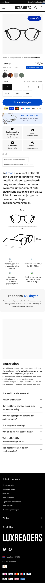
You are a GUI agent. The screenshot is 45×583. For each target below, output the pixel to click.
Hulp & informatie (11, 479)
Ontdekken (8, 527)
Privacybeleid (7, 505)
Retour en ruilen (8, 489)
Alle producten (15, 57)
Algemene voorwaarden (11, 501)
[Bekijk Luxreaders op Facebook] (10, 549)
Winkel (5, 518)
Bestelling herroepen (10, 509)
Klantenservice (8, 485)
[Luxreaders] (22, 7)
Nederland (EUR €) (13, 557)
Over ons (6, 493)
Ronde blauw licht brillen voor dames (18, 164)
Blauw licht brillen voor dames (16, 159)
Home (4, 57)
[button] (35, 7)
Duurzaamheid (8, 497)
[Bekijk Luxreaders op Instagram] (4, 549)
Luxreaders (12, 562)
